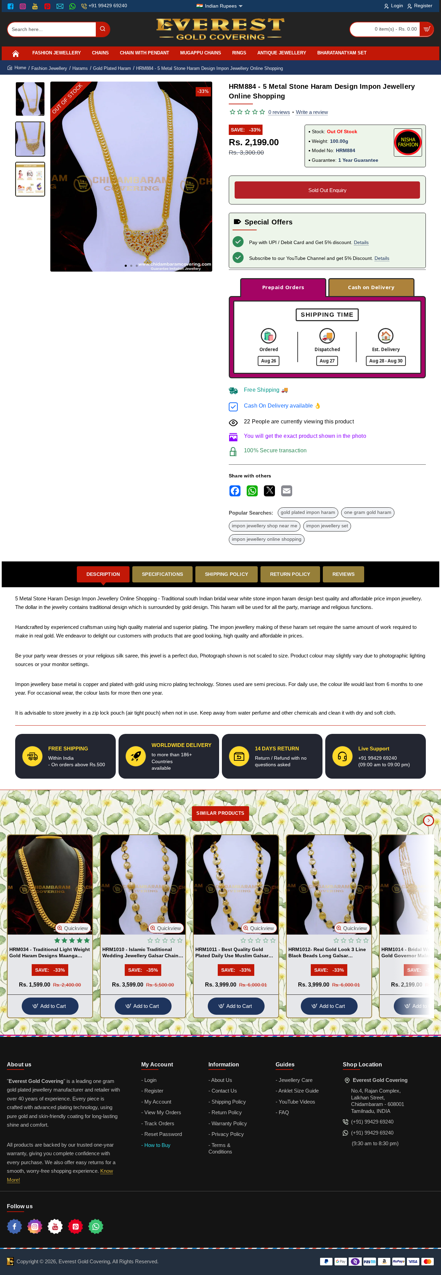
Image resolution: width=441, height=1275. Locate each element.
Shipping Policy (226, 574)
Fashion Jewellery (49, 68)
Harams (80, 68)
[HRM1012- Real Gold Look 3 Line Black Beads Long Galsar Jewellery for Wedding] (329, 885)
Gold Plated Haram (112, 68)
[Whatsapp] (95, 1226)
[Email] (61, 6)
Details (361, 242)
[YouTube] (35, 6)
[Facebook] (12, 6)
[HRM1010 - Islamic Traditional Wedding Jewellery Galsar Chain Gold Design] (143, 885)
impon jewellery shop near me (264, 525)
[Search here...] (103, 29)
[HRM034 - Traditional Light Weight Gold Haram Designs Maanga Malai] (50, 885)
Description (103, 574)
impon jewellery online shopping (266, 539)
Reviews (343, 574)
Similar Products (220, 813)
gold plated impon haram (308, 512)
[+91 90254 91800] (73, 6)
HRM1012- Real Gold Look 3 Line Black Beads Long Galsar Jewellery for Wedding (327, 953)
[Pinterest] (48, 6)
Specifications (162, 574)
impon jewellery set (327, 525)
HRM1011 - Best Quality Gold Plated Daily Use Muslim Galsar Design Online (231, 953)
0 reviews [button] (279, 112)
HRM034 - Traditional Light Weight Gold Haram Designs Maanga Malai (49, 953)
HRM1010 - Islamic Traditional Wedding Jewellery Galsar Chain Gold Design (140, 953)
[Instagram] (23, 6)
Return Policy (290, 574)
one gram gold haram (367, 512)
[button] (126, 266)
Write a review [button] (312, 112)
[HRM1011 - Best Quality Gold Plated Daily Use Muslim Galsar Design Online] (236, 885)
